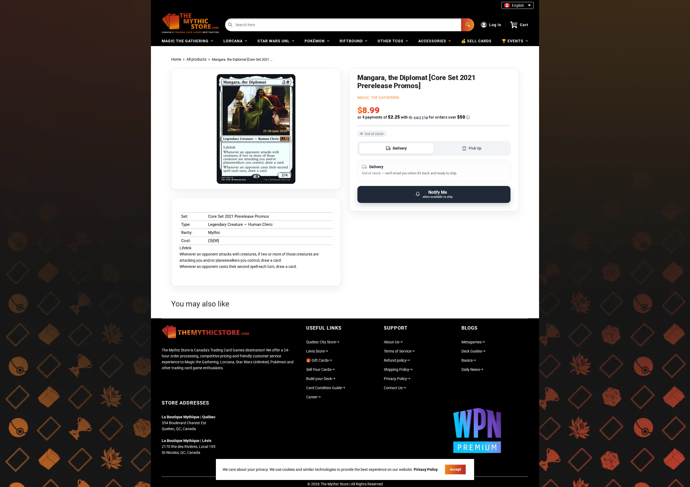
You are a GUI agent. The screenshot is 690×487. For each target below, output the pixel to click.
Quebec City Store (321, 342)
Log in (495, 25)
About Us (391, 342)
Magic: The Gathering (378, 97)
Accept (455, 469)
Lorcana (234, 41)
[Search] (467, 24)
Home (176, 59)
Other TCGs (392, 41)
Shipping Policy (396, 369)
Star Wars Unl (274, 41)
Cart (524, 25)
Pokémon (316, 41)
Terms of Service (397, 351)
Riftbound (352, 41)
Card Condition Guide (324, 388)
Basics (466, 360)
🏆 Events (514, 41)
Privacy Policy (395, 379)
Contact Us (393, 388)
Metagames (471, 342)
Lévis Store (315, 351)
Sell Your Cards (318, 369)
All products (196, 59)
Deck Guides (471, 351)
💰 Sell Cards (476, 41)
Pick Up (475, 148)
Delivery (400, 148)
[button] (433, 117)
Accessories (433, 41)
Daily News (470, 369)
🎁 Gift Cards (317, 360)
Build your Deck (319, 379)
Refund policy (395, 360)
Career (311, 397)
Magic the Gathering (186, 41)
